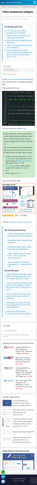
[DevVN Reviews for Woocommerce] (10, 190)
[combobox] (18, 330)
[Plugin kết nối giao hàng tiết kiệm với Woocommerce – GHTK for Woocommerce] (10, 203)
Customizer (9, 335)
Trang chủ (4, 7)
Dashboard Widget (16, 222)
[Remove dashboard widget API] (7, 431)
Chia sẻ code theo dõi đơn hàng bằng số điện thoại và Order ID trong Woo (18, 296)
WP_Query (5, 336)
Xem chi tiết (27, 376)
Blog (9, 7)
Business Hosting (22, 161)
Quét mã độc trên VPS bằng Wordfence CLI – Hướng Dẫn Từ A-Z (20, 264)
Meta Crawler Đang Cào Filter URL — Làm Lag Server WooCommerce (19, 255)
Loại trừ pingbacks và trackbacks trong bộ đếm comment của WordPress (21, 403)
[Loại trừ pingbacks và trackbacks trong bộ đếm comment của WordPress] (7, 403)
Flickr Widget (25, 335)
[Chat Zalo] (3, 477)
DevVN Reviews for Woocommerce (9, 197)
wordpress (28, 222)
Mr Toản (26, 16)
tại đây (23, 128)
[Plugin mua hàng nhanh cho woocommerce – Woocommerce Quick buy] (26, 190)
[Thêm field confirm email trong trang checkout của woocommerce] (7, 412)
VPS (19, 163)
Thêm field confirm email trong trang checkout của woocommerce (23, 412)
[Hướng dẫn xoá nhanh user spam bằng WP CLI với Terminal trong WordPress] (7, 440)
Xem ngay (25, 353)
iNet (7, 171)
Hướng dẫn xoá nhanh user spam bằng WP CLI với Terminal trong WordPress (22, 439)
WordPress (15, 7)
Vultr (19, 173)
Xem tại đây (24, 168)
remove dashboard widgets (16, 79)
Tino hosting (10, 166)
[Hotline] (3, 472)
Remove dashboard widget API (23, 432)
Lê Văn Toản (21, 478)
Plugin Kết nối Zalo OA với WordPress (25, 210)
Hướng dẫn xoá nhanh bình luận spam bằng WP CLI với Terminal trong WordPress (18, 305)
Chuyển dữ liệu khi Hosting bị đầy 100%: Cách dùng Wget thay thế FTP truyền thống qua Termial (19, 276)
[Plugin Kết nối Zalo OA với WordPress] (26, 203)
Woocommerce (17, 335)
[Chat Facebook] (3, 481)
